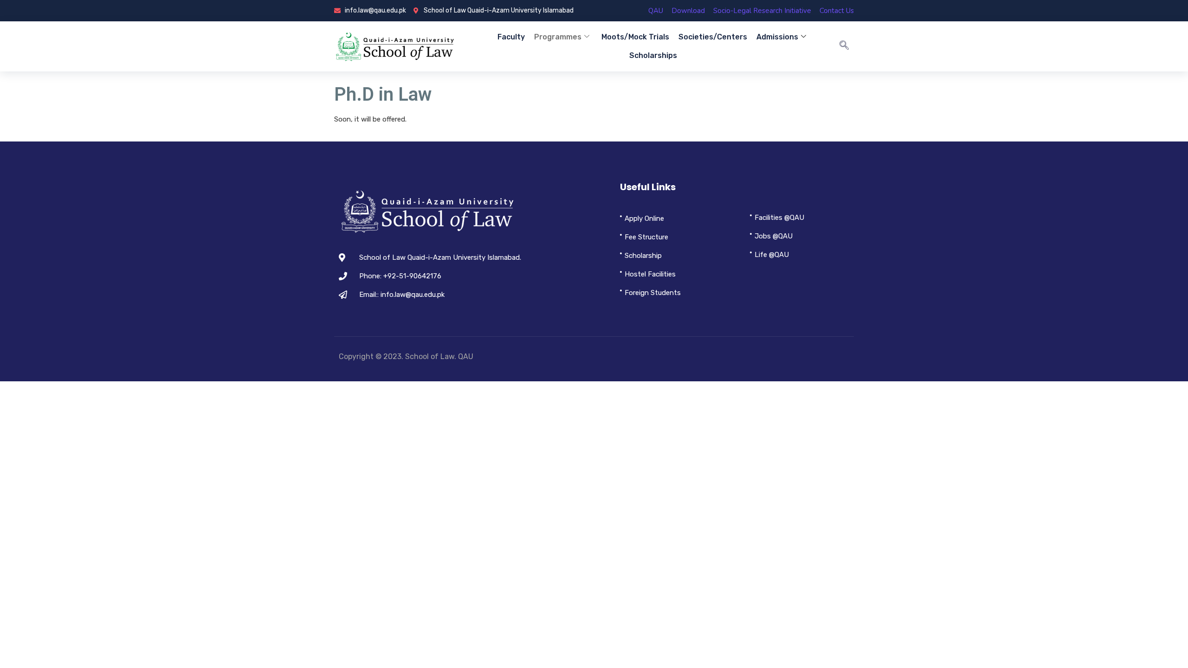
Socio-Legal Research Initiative (762, 10)
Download (688, 10)
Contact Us (837, 10)
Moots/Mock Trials (635, 36)
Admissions (777, 36)
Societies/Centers (712, 36)
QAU (655, 10)
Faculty (511, 36)
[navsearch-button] (844, 46)
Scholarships (653, 55)
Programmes (557, 36)
